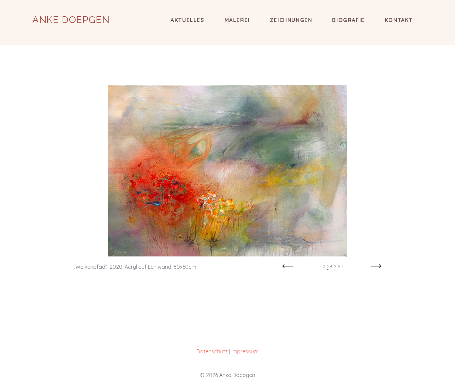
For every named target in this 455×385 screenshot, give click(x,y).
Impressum (244, 351)
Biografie (348, 20)
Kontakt (399, 20)
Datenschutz (212, 351)
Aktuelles (187, 20)
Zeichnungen (291, 20)
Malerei (237, 20)
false (287, 268)
